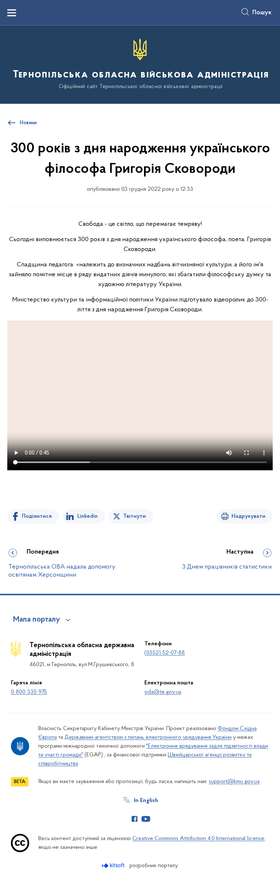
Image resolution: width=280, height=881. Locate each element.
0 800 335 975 (29, 692)
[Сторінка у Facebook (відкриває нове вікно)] (134, 818)
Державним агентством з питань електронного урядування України (148, 737)
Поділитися (37, 516)
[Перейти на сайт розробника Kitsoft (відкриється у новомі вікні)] (114, 865)
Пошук (262, 13)
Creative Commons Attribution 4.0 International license (198, 839)
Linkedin (87, 516)
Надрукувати (248, 516)
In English (146, 801)
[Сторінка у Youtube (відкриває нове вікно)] (145, 818)
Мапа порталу (36, 620)
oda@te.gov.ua (162, 692)
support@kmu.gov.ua (234, 782)
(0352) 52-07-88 (164, 653)
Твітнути (134, 516)
